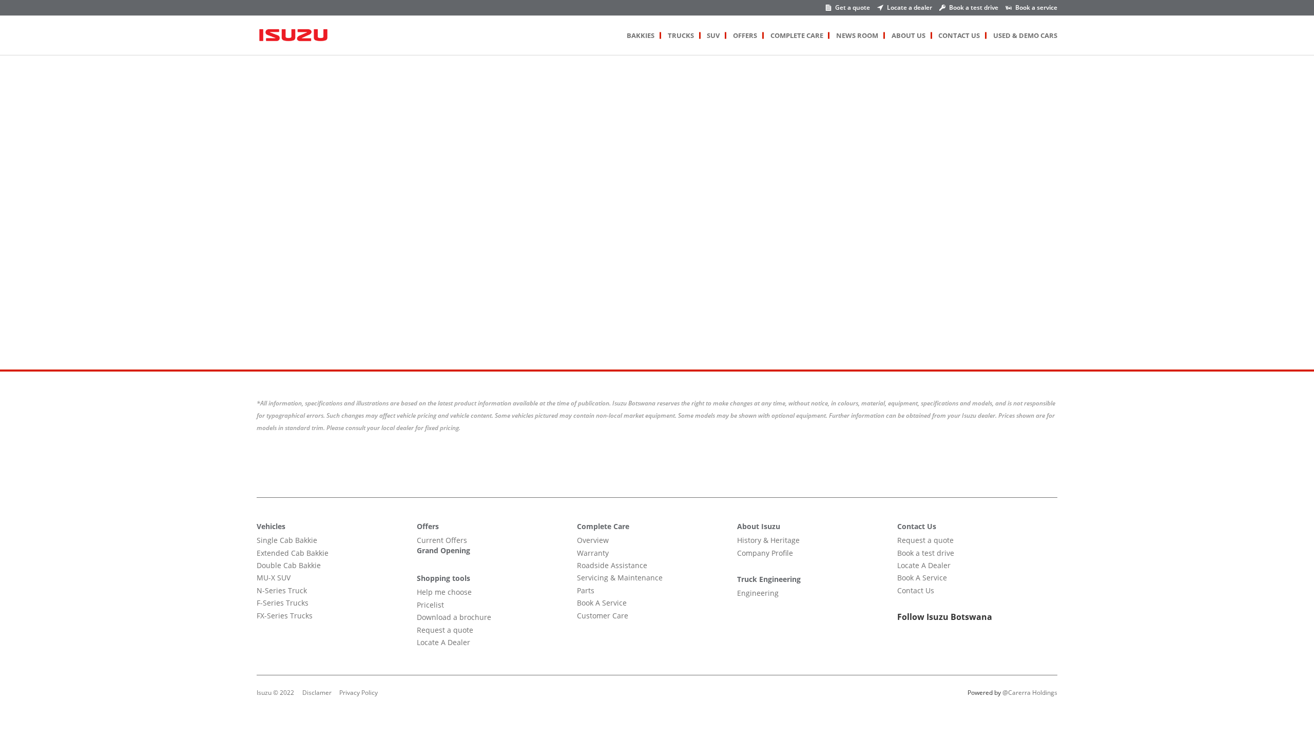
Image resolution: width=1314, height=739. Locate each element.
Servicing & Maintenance (620, 577)
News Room (857, 35)
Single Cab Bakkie (287, 540)
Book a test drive (925, 553)
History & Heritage (768, 540)
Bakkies (640, 35)
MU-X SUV (274, 577)
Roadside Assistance (612, 565)
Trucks (681, 35)
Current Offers (442, 540)
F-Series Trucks (282, 603)
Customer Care (602, 615)
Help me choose (444, 592)
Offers (745, 35)
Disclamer (317, 692)
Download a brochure (454, 617)
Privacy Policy (358, 692)
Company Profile (765, 553)
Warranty (593, 553)
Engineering (758, 593)
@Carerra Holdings (1029, 692)
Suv (713, 35)
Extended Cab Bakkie (292, 553)
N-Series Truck (282, 590)
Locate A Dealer (443, 642)
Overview (593, 540)
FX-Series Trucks (285, 615)
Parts (585, 590)
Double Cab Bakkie (289, 565)
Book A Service (602, 603)
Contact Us (959, 35)
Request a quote (445, 630)
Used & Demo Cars (1025, 35)
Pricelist (430, 605)
